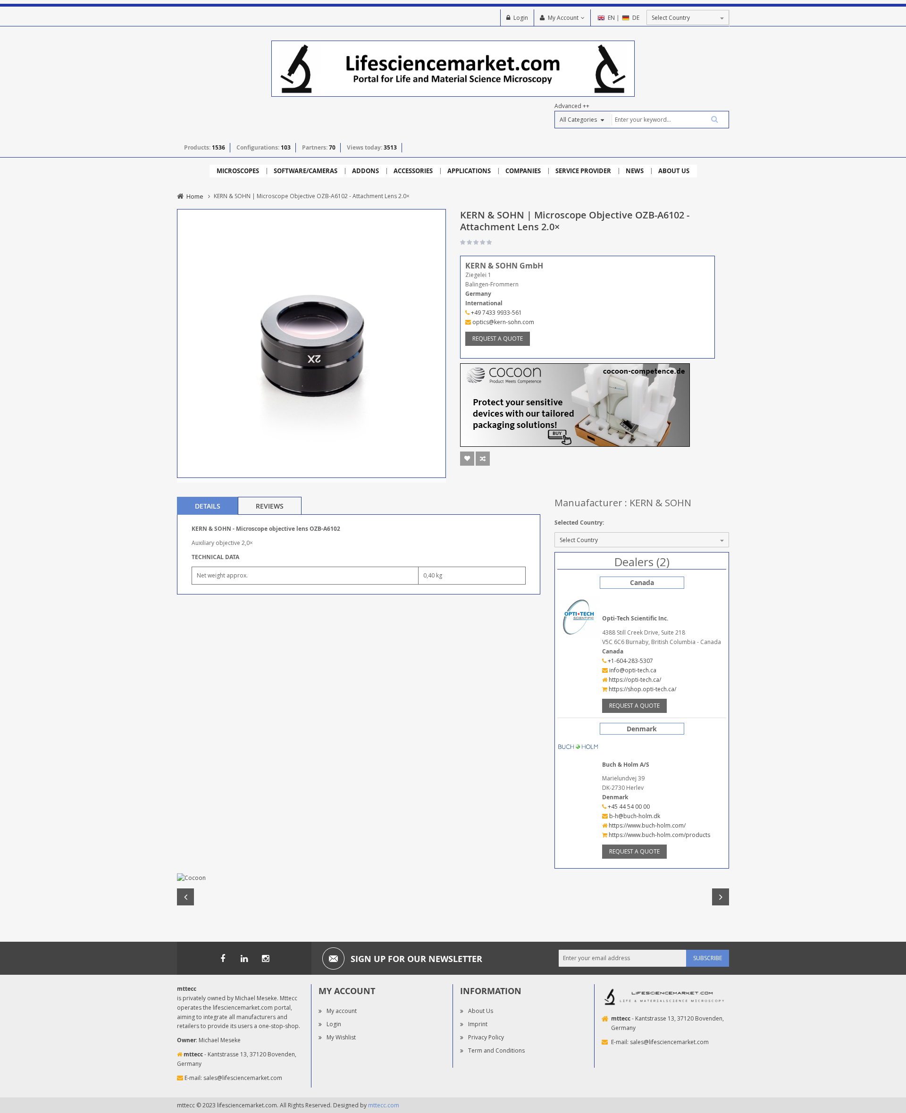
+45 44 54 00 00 (628, 807)
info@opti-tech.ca (632, 670)
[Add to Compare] (483, 459)
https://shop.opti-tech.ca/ (641, 689)
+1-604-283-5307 (629, 661)
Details (207, 506)
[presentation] (207, 506)
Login (520, 18)
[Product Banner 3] (575, 404)
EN (611, 18)
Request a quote (497, 339)
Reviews (270, 506)
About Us (480, 1011)
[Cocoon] (453, 878)
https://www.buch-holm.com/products (658, 835)
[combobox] (670, 119)
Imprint (477, 1024)
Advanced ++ (571, 106)
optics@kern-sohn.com (502, 322)
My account (342, 1011)
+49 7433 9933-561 (496, 313)
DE (635, 18)
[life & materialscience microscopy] (453, 68)
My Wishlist (341, 1037)
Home (194, 196)
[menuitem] (238, 171)
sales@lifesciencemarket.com (242, 1078)
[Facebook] (222, 958)
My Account (563, 18)
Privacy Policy (486, 1037)
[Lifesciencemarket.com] (244, 958)
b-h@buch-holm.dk (634, 816)
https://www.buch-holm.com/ (646, 825)
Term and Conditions (496, 1050)
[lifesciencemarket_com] (265, 958)
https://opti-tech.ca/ (634, 680)
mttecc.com (383, 1105)
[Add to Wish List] (467, 459)
